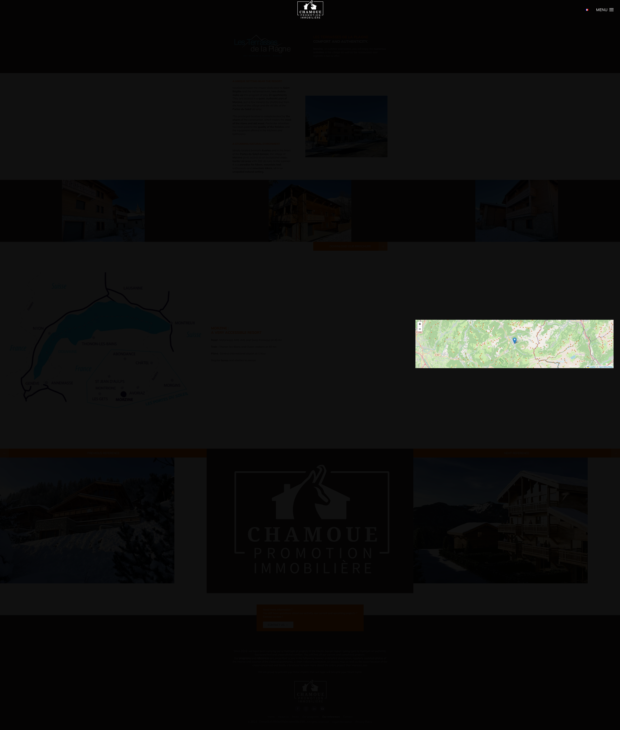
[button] (605, 9)
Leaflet (592, 366)
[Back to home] (310, 9)
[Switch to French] (587, 9)
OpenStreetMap (606, 366)
